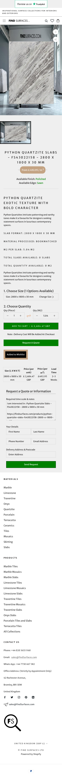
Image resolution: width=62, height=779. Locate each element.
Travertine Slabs (13, 609)
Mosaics (8, 536)
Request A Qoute (31, 342)
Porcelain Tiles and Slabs (18, 620)
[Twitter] (12, 697)
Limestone (10, 492)
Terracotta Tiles (13, 626)
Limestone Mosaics (15, 588)
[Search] (46, 20)
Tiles (6, 530)
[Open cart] (58, 20)
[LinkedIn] (33, 697)
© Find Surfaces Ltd (31, 750)
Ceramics (9, 525)
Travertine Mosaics (14, 604)
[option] (31, 70)
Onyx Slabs (10, 615)
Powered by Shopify (31, 754)
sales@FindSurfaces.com (24, 657)
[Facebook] (5, 697)
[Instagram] (19, 697)
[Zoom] (55, 32)
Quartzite (9, 509)
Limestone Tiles (13, 582)
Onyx (7, 503)
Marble (8, 487)
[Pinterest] (26, 697)
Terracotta (10, 520)
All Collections (12, 631)
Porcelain (9, 514)
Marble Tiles (11, 566)
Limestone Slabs (13, 593)
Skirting (8, 541)
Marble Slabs (11, 577)
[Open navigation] (4, 20)
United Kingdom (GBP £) (29, 743)
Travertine (9, 498)
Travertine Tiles (13, 598)
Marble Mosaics (13, 571)
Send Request (31, 464)
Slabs (7, 547)
